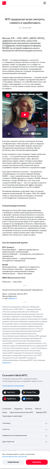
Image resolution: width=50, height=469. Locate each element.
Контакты (28, 409)
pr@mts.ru (12, 298)
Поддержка (18, 409)
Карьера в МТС (41, 412)
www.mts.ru (6, 363)
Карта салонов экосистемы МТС (21, 412)
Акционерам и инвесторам (12, 416)
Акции (4, 412)
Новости (38, 409)
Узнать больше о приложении (13, 386)
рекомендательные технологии (14, 456)
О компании (6, 409)
